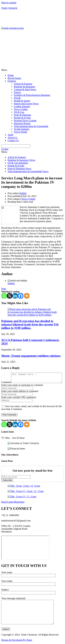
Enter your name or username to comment (22, 385)
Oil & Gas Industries (18, 163)
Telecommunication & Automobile (31, 126)
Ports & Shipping (22, 115)
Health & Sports (22, 100)
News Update (21, 109)
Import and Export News (26, 103)
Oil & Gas (19, 112)
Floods (17, 98)
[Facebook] (20, 296)
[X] (9, 296)
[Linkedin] (15, 296)
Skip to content (8, 2)
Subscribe (7, 480)
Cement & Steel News (25, 89)
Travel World (20, 132)
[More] (26, 296)
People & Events (22, 117)
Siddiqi (23, 193)
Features (12, 81)
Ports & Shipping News (19, 168)
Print (3, 288)
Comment (6, 382)
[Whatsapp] (4, 296)
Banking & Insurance (24, 86)
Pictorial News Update (25, 120)
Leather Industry (22, 106)
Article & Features (23, 83)
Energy (17, 92)
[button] (32, 70)
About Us (12, 137)
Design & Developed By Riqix (16, 640)
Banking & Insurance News (21, 160)
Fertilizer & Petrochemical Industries (32, 95)
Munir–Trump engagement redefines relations (31, 355)
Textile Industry (22, 129)
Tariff (10, 134)
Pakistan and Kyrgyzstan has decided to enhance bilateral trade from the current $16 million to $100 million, (30, 324)
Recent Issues (14, 78)
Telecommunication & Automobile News (28, 171)
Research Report (22, 123)
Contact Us (13, 140)
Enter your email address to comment (19, 391)
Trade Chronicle (9, 8)
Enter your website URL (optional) (18, 397)
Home (11, 75)
